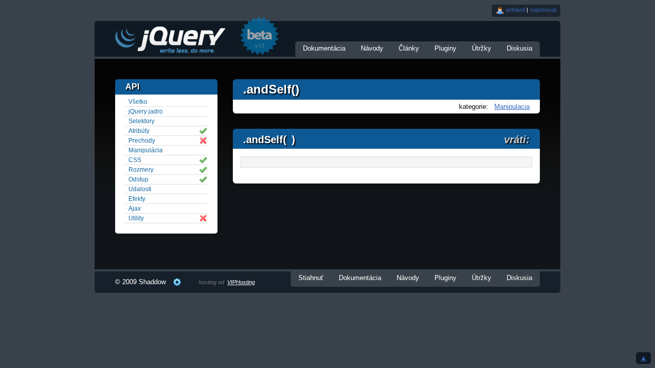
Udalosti (139, 189)
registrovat (543, 10)
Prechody (141, 140)
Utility (136, 218)
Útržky (481, 48)
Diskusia (519, 48)
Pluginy (445, 48)
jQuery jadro (145, 111)
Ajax (134, 208)
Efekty (136, 198)
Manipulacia (512, 106)
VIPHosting (241, 282)
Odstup (138, 179)
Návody (372, 48)
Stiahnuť (310, 278)
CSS (134, 160)
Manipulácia (145, 150)
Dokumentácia (324, 48)
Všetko (137, 101)
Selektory (141, 121)
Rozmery (141, 169)
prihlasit (515, 10)
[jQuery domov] (169, 39)
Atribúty (138, 130)
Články (409, 48)
